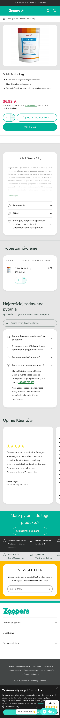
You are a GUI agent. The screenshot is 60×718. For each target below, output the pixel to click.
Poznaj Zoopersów (47, 670)
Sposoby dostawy (31, 670)
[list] (30, 466)
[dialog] (30, 701)
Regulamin (36, 666)
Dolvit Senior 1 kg (28, 18)
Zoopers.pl (25, 680)
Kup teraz (30, 126)
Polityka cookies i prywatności (18, 666)
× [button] (57, 688)
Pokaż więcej (13, 196)
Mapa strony (48, 666)
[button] (4, 10)
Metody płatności (14, 670)
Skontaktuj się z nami (27, 530)
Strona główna (12, 18)
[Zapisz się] (49, 588)
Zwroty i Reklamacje (31, 674)
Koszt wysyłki (31, 105)
